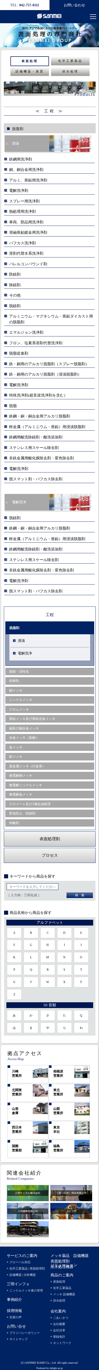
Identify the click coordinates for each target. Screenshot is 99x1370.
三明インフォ (18, 1283)
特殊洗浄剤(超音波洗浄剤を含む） (38, 395)
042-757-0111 (24, 5)
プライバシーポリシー (24, 1333)
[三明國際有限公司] (28, 1217)
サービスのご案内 (22, 1255)
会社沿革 (59, 1330)
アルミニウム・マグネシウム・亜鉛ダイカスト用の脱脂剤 (51, 319)
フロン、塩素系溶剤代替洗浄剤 (35, 343)
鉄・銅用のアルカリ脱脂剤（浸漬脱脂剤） (45, 374)
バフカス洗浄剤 (22, 243)
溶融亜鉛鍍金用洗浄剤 (28, 232)
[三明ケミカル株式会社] (28, 1199)
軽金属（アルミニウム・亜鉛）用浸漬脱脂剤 (47, 427)
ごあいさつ (60, 1318)
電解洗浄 (19, 502)
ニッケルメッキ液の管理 (26, 1290)
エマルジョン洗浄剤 (26, 332)
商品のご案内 (62, 1275)
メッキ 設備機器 (64, 1294)
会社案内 (58, 1311)
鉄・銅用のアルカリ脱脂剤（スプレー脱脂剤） (49, 364)
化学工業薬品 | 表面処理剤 (27, 1268)
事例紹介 (14, 1299)
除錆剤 (15, 285)
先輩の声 (15, 1317)
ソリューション (64, 1265)
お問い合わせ (74, 5)
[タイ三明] (71, 1217)
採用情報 (14, 1310)
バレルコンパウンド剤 (28, 264)
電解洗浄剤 (18, 191)
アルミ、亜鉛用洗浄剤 (28, 180)
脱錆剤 (15, 306)
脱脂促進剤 (18, 353)
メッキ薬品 (60, 1255)
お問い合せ (16, 1326)
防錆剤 (15, 274)
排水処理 (70, 71)
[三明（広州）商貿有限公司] (71, 1199)
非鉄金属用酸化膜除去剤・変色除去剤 (41, 458)
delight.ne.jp (56, 1368)
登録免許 (59, 1336)
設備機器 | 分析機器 (22, 1275)
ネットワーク (62, 1343)
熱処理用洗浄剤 (22, 211)
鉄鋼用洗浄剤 (20, 159)
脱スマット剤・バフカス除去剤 (35, 479)
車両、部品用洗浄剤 (26, 222)
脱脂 (13, 406)
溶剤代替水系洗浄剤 (26, 253)
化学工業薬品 (70, 61)
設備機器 (81, 1255)
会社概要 (59, 1324)
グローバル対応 (20, 1262)
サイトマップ (18, 1339)
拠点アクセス (24, 1053)
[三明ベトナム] (28, 1235)
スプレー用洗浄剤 (24, 201)
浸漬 (15, 143)
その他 (15, 295)
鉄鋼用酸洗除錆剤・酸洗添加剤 (35, 437)
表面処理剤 (60, 1261)
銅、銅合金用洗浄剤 (26, 170)
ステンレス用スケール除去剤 (34, 448)
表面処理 (30, 61)
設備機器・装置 (29, 71)
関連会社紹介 (24, 1173)
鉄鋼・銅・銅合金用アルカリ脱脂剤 (39, 416)
